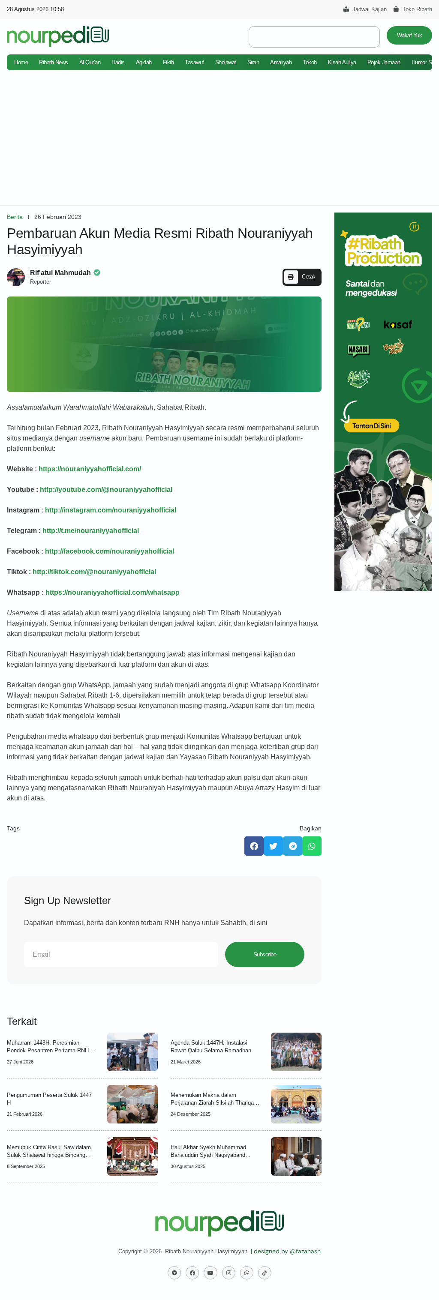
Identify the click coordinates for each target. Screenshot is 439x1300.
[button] (302, 277)
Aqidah (144, 62)
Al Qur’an (90, 62)
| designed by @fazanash (286, 1251)
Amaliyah (281, 62)
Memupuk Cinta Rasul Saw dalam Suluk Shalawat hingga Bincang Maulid (49, 1155)
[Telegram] (174, 1272)
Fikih (168, 62)
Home (21, 62)
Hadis (118, 62)
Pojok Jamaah (383, 62)
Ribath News (53, 62)
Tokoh (310, 62)
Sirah (253, 62)
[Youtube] (210, 1272)
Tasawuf (194, 62)
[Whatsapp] (246, 1272)
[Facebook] (192, 1272)
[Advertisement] (219, 141)
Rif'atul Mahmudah (60, 272)
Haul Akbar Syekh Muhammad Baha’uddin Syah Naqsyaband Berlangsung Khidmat (208, 1155)
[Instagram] (228, 1272)
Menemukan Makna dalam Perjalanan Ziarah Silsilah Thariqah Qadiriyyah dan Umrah (214, 1103)
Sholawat (225, 62)
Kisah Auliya (342, 62)
